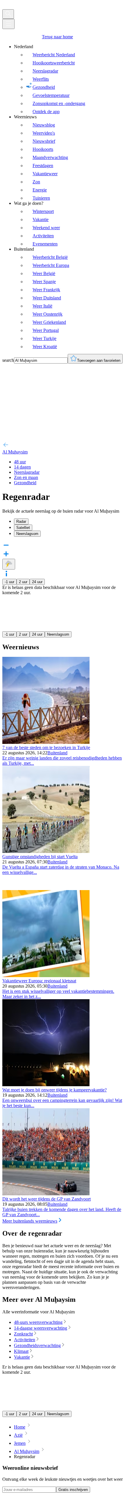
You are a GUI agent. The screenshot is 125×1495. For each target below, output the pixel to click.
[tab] (68, 521)
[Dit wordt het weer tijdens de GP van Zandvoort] (46, 1193)
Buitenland (57, 752)
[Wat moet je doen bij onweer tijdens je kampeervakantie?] (46, 1084)
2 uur (23, 582)
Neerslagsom (58, 634)
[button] (62, 574)
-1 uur (9, 582)
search (8, 360)
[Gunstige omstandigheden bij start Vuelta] (46, 851)
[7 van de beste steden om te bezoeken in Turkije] (46, 742)
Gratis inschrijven (73, 1489)
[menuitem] (68, 79)
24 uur (37, 582)
